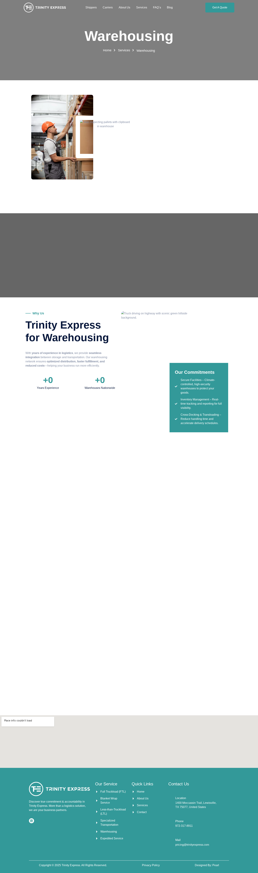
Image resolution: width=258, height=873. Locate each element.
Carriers (108, 7)
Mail (178, 839)
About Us (124, 7)
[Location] (170, 801)
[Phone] (170, 822)
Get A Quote (219, 7)
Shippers (91, 7)
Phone (179, 821)
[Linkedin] (31, 820)
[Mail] (170, 841)
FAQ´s (157, 7)
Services (141, 7)
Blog (170, 7)
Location (180, 798)
